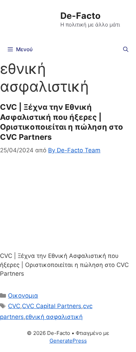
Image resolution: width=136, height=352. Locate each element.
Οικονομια (23, 295)
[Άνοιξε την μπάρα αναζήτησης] (125, 49)
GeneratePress (68, 340)
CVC (14, 306)
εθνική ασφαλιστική (54, 316)
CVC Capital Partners (51, 306)
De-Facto (80, 15)
